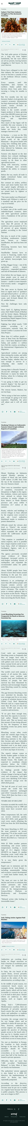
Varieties (3, 8)
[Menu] (1, 3)
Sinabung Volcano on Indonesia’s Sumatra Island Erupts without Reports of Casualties (13, 425)
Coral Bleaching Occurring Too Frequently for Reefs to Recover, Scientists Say (13, 615)
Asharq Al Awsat (6, 40)
